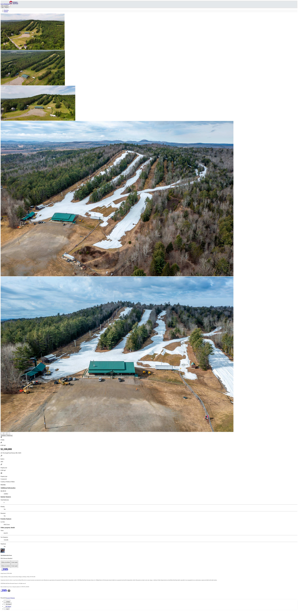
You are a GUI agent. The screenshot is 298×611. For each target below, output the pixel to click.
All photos (3, 435)
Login (2, 7)
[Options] (2, 433)
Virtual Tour (9, 435)
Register (7, 7)
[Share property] (8, 433)
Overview (6, 10)
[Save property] (5, 433)
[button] (149, 32)
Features (6, 11)
